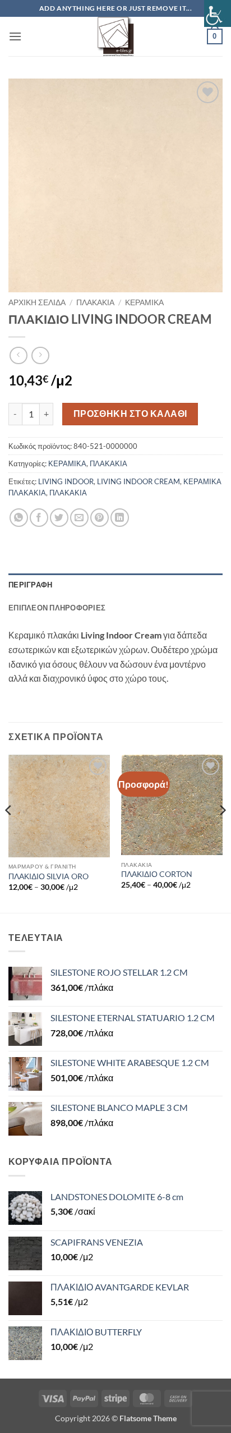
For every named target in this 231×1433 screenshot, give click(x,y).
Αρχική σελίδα (37, 302)
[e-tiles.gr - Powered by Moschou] (115, 36)
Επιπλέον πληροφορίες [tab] (56, 607)
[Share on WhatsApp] (19, 517)
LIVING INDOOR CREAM (138, 481)
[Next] (222, 833)
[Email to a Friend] (79, 517)
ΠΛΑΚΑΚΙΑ (95, 302)
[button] (15, 36)
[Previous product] (40, 355)
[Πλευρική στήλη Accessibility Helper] (217, 13)
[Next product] (18, 355)
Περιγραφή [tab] (30, 584)
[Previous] (9, 833)
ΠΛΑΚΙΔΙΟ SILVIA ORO (48, 876)
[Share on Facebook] (39, 517)
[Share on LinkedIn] (119, 517)
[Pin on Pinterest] (99, 517)
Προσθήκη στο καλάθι (130, 413)
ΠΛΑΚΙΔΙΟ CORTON (156, 874)
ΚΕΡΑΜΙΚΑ (144, 302)
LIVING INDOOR (66, 481)
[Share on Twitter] (59, 517)
